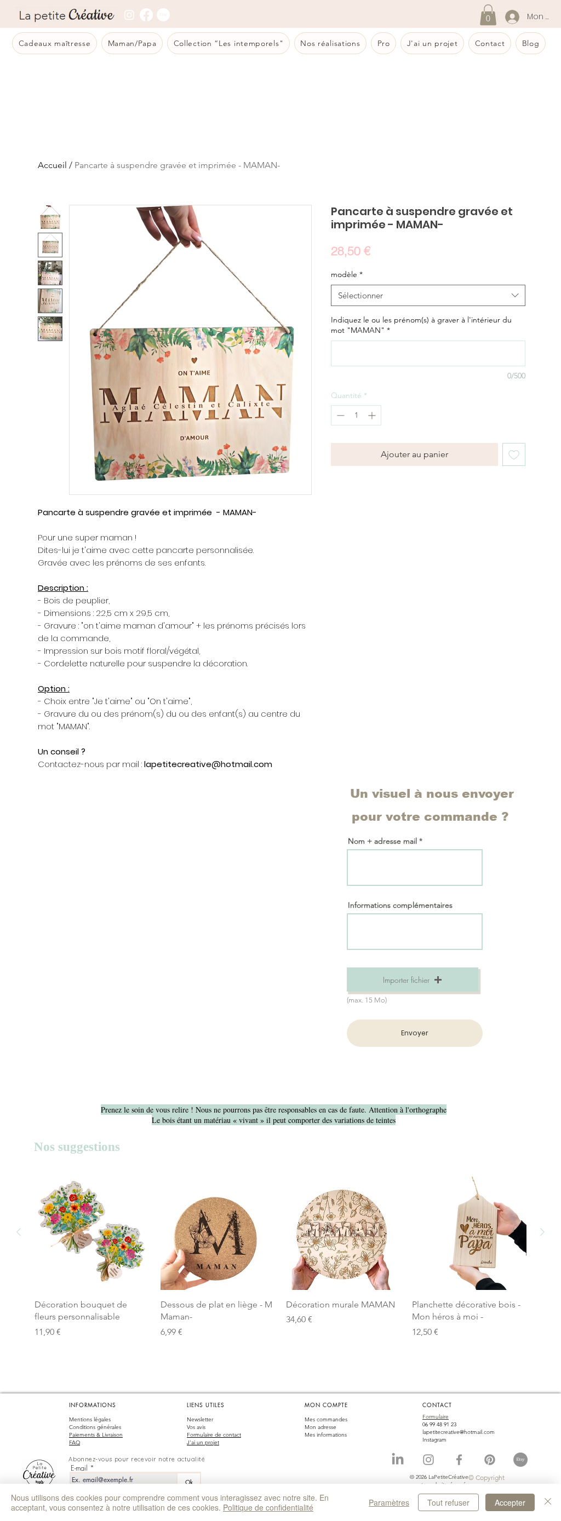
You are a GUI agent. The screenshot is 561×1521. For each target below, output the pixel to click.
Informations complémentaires (400, 905)
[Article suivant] (542, 1231)
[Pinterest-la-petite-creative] (490, 1460)
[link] (488, 14)
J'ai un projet (203, 1442)
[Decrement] (339, 415)
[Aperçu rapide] (92, 1232)
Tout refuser (448, 1502)
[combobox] (428, 295)
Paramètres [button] (389, 1502)
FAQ (74, 1442)
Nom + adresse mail (383, 841)
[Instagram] (129, 14)
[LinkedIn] (398, 1460)
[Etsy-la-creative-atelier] (520, 1460)
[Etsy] (163, 14)
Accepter (510, 1502)
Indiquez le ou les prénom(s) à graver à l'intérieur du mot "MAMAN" (421, 325)
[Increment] (373, 415)
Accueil (52, 165)
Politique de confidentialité (268, 1507)
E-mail (79, 1468)
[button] (412, 979)
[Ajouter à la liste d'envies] (513, 454)
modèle (347, 274)
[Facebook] (146, 14)
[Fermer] (547, 1502)
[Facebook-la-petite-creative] (459, 1460)
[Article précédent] (18, 1231)
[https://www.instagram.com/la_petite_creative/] (428, 1460)
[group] (280, 1262)
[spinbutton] (356, 415)
